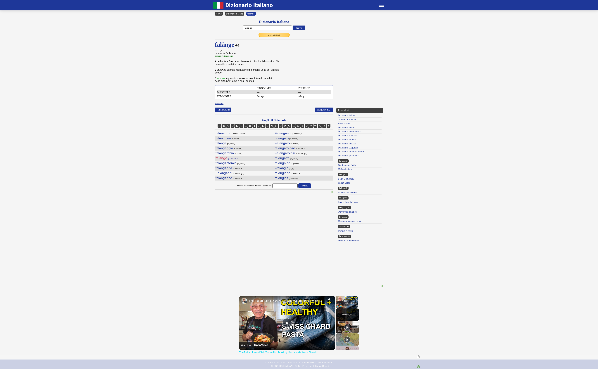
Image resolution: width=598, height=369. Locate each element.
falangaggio (224, 148)
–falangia (281, 168)
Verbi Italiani (344, 123)
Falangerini (283, 133)
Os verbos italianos (347, 211)
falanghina (282, 163)
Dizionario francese (347, 135)
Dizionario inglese (347, 139)
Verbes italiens (345, 169)
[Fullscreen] (356, 306)
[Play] (337, 306)
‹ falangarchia (223, 109)
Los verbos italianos (348, 202)
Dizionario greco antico (349, 131)
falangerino (224, 178)
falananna (223, 133)
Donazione (274, 35)
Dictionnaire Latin (347, 165)
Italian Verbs (344, 182)
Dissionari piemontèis (348, 240)
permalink (219, 103)
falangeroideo (285, 148)
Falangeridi (224, 173)
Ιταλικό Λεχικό (345, 231)
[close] (418, 356)
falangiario (282, 173)
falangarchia (225, 153)
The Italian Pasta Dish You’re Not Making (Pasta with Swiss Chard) (286, 301)
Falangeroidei (285, 153)
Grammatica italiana (348, 119)
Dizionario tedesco (347, 143)
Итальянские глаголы (349, 221)
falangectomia (226, 163)
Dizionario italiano (347, 115)
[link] (244, 301)
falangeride (224, 168)
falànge (251, 13)
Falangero (282, 143)
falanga (221, 143)
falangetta (282, 158)
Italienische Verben (347, 192)
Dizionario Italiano (234, 13)
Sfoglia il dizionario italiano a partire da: (254, 185)
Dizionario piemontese (349, 155)
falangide (281, 178)
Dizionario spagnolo (348, 147)
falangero (282, 138)
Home (219, 13)
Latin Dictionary (346, 178)
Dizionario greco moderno (351, 151)
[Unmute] (341, 306)
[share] (329, 299)
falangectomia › (324, 109)
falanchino (223, 138)
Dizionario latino (346, 127)
